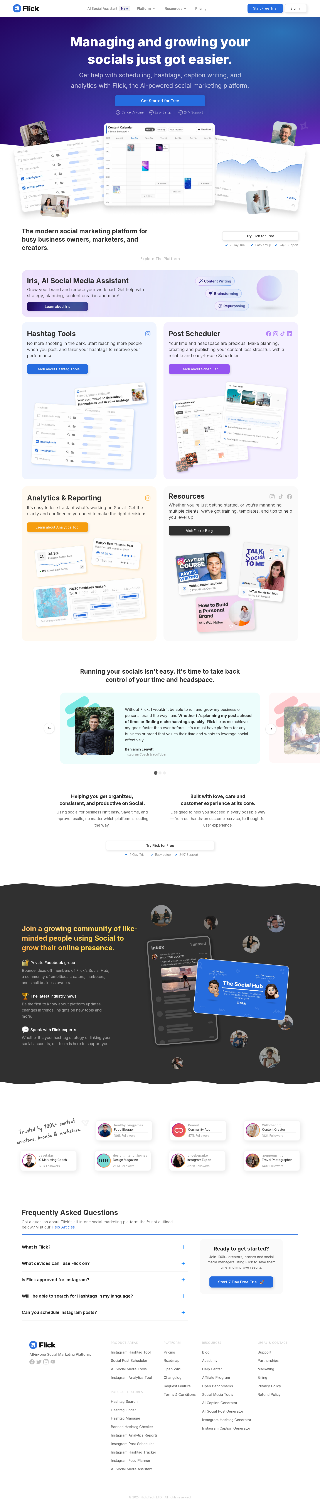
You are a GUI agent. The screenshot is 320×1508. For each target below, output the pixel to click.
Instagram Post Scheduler (132, 1444)
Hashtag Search (124, 1401)
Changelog (172, 1377)
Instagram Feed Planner (130, 1460)
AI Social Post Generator (222, 1411)
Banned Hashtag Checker (132, 1427)
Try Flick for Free (260, 236)
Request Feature (177, 1386)
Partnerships (268, 1360)
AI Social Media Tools (129, 1369)
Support (264, 1352)
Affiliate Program (216, 1377)
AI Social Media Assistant (131, 1469)
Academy (209, 1360)
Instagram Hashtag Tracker (133, 1452)
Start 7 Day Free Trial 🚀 (241, 1282)
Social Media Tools (217, 1394)
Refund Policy (269, 1394)
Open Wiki (172, 1369)
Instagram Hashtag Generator (226, 1420)
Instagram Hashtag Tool (131, 1352)
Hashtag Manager (125, 1418)
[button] (146, 8)
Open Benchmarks (217, 1386)
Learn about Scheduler (199, 369)
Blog (205, 1352)
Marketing (266, 1369)
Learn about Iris (57, 306)
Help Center (212, 1369)
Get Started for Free (160, 100)
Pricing (169, 1352)
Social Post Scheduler (129, 1360)
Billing (262, 1377)
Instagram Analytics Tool (131, 1377)
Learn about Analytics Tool (57, 527)
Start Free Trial (265, 8)
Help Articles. (64, 1227)
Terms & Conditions (180, 1394)
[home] (26, 8)
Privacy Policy (269, 1386)
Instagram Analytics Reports (134, 1435)
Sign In (295, 8)
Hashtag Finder (123, 1410)
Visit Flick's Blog (199, 531)
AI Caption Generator (219, 1403)
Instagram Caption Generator (226, 1428)
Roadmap (171, 1360)
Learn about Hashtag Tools (57, 369)
